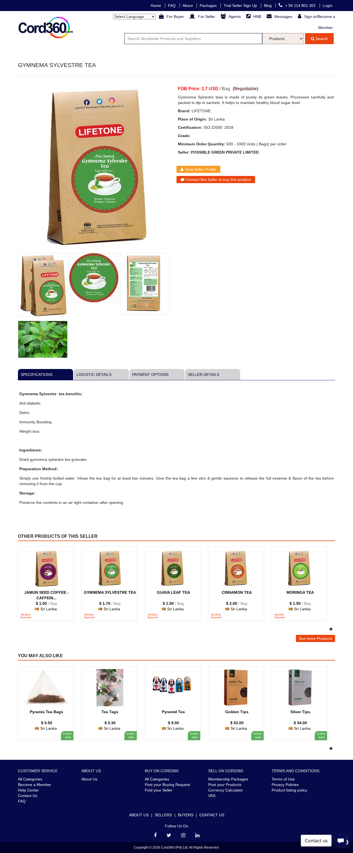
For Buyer (176, 16)
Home (156, 5)
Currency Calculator (225, 790)
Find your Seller (158, 790)
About (188, 5)
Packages (209, 5)
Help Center (28, 790)
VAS (211, 795)
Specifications (36, 374)
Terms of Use (283, 779)
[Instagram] (183, 835)
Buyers (185, 815)
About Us (89, 779)
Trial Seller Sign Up (241, 5)
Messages (283, 16)
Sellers (163, 815)
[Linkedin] (197, 835)
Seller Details (203, 374)
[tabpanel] (48, 587)
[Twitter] (169, 835)
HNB (257, 16)
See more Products (315, 638)
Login (327, 5)
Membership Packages (228, 779)
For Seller (207, 16)
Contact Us (27, 795)
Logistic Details (93, 374)
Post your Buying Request (167, 784)
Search (321, 38)
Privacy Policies (285, 784)
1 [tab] (331, 629)
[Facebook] (155, 835)
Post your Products (224, 784)
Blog (268, 5)
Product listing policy (289, 790)
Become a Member (34, 784)
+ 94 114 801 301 (301, 5)
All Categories (30, 779)
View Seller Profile (200, 169)
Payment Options (150, 374)
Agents (235, 16)
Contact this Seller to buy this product (218, 179)
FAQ (172, 5)
